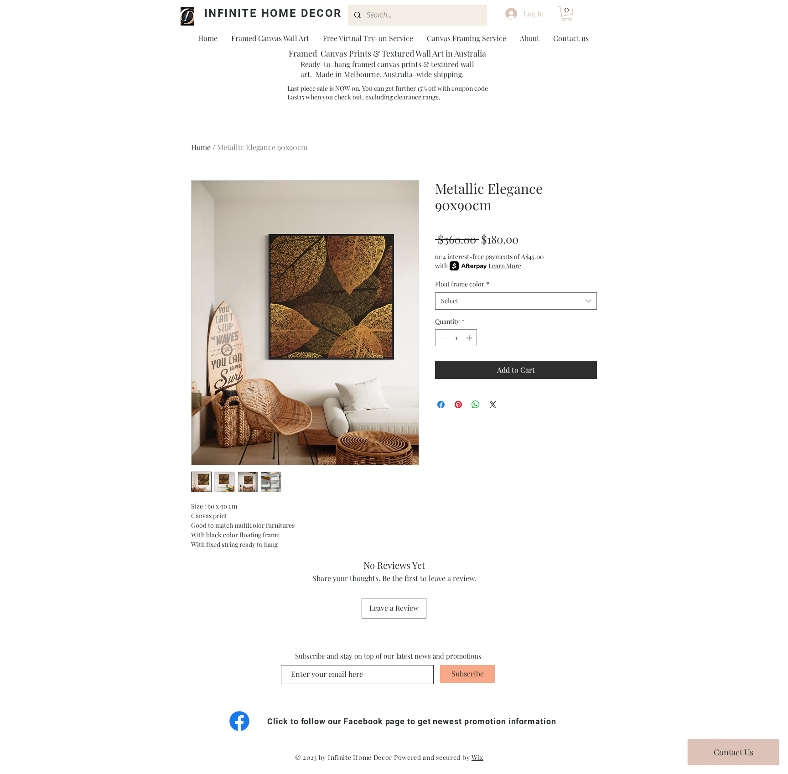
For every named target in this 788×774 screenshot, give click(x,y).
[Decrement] (442, 338)
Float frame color (462, 284)
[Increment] (470, 338)
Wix (477, 757)
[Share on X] (492, 404)
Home (201, 147)
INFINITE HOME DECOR (273, 13)
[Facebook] (239, 721)
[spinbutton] (456, 338)
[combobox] (516, 301)
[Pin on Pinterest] (458, 404)
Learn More (504, 265)
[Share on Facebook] (440, 404)
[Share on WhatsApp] (475, 404)
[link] (567, 13)
